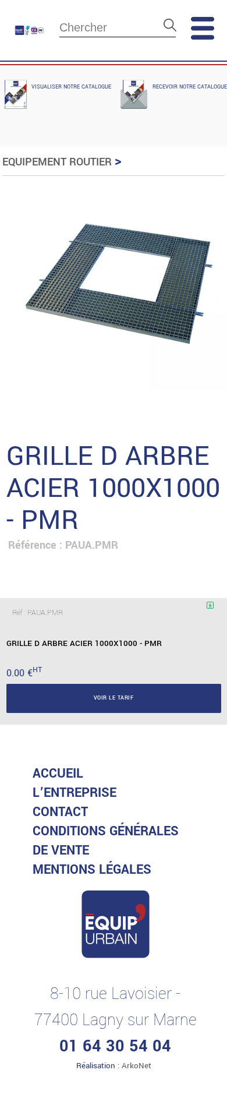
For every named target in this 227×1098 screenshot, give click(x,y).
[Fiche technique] (203, 614)
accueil (58, 773)
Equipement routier (57, 162)
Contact (60, 812)
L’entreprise (74, 792)
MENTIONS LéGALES (92, 869)
